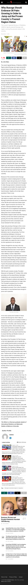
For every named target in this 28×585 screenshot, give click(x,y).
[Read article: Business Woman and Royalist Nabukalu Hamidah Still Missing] (14, 506)
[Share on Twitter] (19, 58)
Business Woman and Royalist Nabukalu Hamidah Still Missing (10, 519)
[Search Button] (26, 2)
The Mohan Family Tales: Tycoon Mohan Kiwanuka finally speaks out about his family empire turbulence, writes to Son (15, 538)
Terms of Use (4, 577)
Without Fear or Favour (6, 581)
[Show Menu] (2, 2)
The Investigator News (9, 579)
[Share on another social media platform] (24, 58)
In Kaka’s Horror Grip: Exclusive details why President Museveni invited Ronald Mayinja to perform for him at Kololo (16, 555)
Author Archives (22, 442)
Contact (20, 577)
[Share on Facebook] (14, 58)
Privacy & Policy (13, 577)
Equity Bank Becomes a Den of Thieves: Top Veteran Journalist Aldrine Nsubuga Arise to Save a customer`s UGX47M (15, 530)
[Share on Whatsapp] (8, 58)
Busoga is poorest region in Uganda (14, 488)
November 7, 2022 (5, 34)
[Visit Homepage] (14, 2)
